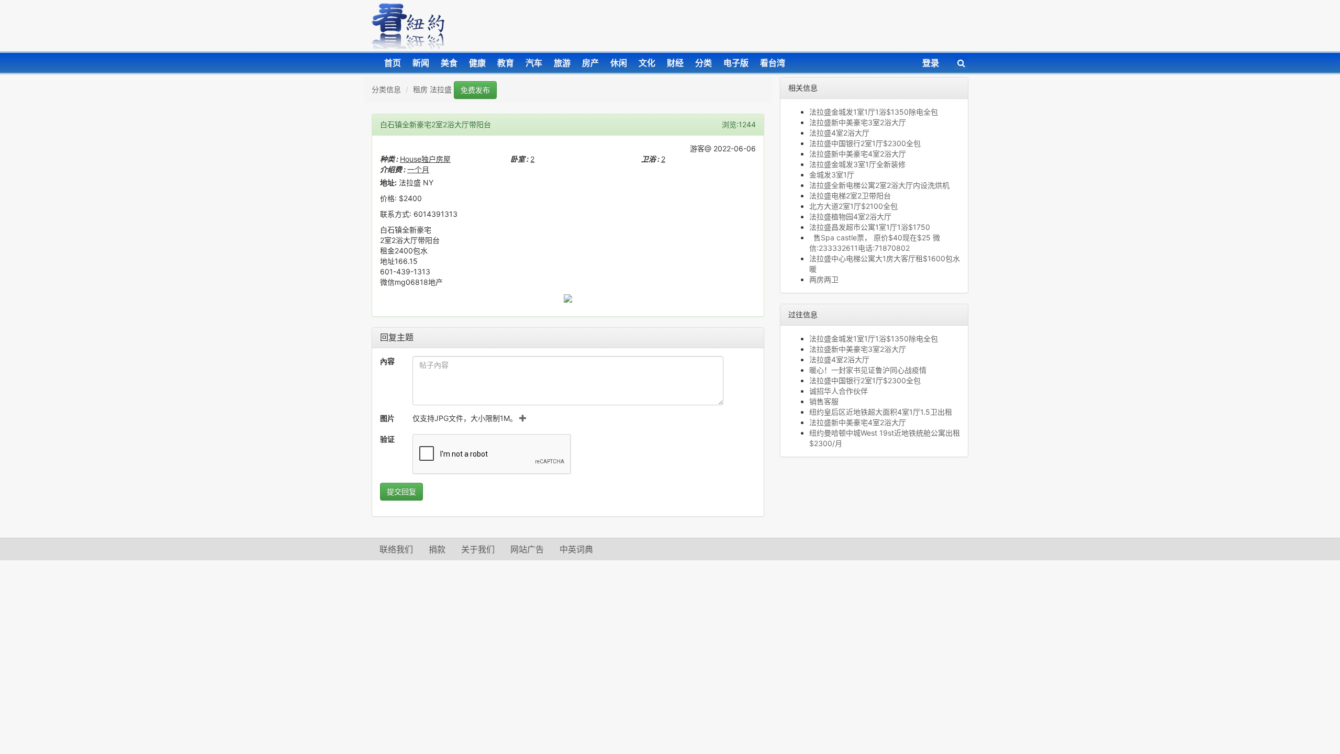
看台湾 (772, 63)
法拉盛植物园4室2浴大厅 (850, 216)
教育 (505, 63)
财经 (675, 63)
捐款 (437, 549)
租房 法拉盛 (432, 89)
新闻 (420, 63)
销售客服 (824, 401)
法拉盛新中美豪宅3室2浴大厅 (857, 122)
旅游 (562, 63)
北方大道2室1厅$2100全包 (853, 206)
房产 (590, 63)
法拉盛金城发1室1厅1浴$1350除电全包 (873, 111)
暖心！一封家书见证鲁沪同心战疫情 (867, 369)
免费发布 (475, 89)
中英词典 (576, 549)
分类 (703, 63)
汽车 (534, 63)
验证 (387, 439)
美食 (449, 63)
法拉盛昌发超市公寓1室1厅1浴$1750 (869, 227)
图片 (387, 418)
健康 (477, 63)
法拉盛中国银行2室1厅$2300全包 (865, 143)
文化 (647, 63)
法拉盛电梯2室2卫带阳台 (850, 195)
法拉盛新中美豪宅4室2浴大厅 (857, 153)
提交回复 (401, 491)
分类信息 (386, 89)
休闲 (618, 63)
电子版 (736, 63)
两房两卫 (824, 279)
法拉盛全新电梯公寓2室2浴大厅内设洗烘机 (879, 185)
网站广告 (527, 549)
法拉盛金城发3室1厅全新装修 (857, 164)
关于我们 (478, 549)
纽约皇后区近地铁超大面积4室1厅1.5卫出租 (880, 411)
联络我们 (396, 549)
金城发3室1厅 (831, 174)
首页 (392, 63)
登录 (930, 63)
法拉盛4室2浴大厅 (839, 132)
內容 (387, 361)
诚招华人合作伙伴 (838, 390)
